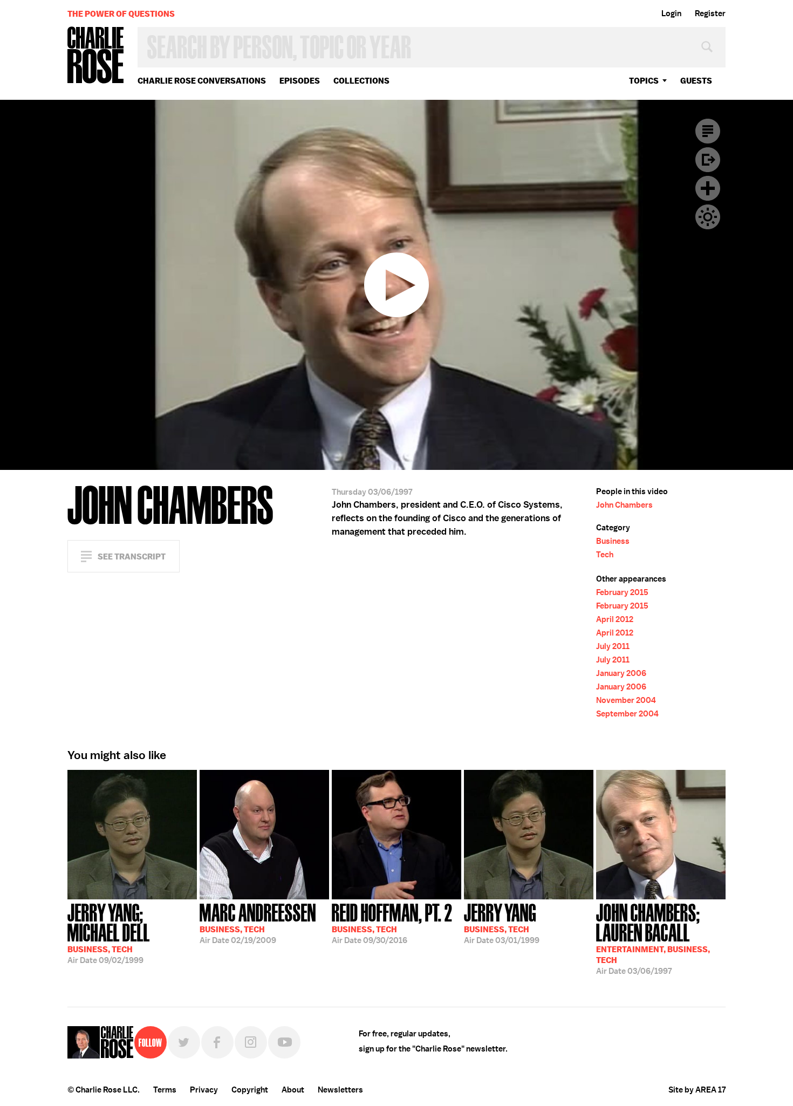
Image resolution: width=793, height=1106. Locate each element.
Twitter (184, 1042)
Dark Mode (707, 216)
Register (710, 13)
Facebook (217, 1042)
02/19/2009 (258, 922)
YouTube (284, 1042)
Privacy (204, 1089)
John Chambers (624, 505)
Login (671, 13)
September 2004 (627, 713)
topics (644, 81)
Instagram (251, 1042)
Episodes (299, 81)
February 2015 (622, 592)
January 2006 (621, 673)
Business (613, 541)
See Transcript (132, 556)
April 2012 (614, 619)
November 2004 (626, 700)
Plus (707, 188)
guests (696, 81)
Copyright (249, 1089)
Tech (604, 554)
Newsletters (340, 1089)
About (293, 1089)
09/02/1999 (108, 932)
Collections (361, 81)
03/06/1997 (653, 938)
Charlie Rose (96, 55)
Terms (164, 1089)
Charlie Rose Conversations (202, 81)
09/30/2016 (392, 922)
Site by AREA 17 (697, 1089)
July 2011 (613, 646)
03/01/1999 (501, 922)
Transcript (707, 131)
